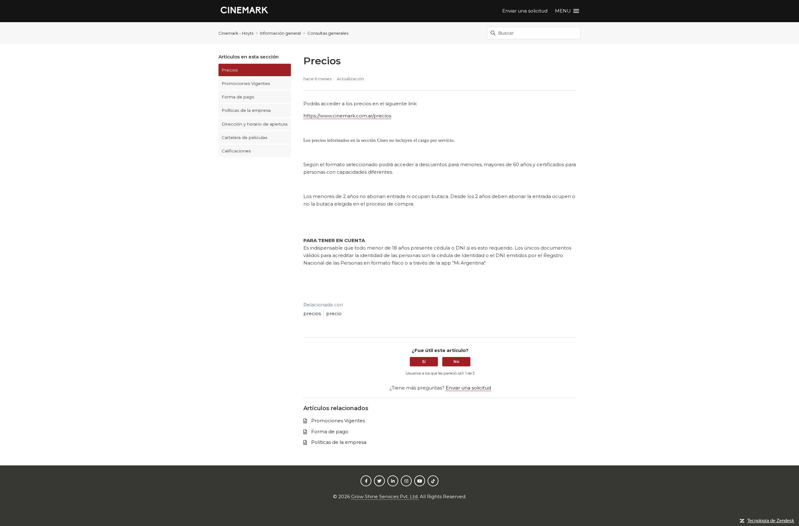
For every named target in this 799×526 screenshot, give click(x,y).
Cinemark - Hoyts (235, 33)
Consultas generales (327, 33)
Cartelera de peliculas (244, 137)
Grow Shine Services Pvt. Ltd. (385, 496)
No (456, 361)
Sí (424, 361)
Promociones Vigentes (246, 83)
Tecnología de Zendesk (770, 520)
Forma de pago (238, 96)
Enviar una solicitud (524, 11)
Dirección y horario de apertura (254, 124)
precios (312, 313)
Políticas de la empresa (246, 110)
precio (333, 313)
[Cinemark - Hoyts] (244, 11)
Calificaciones (236, 150)
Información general (280, 33)
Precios (230, 69)
